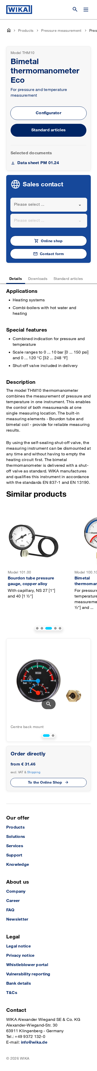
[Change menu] (86, 9)
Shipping (33, 772)
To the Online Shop (45, 782)
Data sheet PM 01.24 (38, 162)
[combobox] (48, 205)
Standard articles (48, 130)
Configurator (48, 113)
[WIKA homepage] (19, 9)
